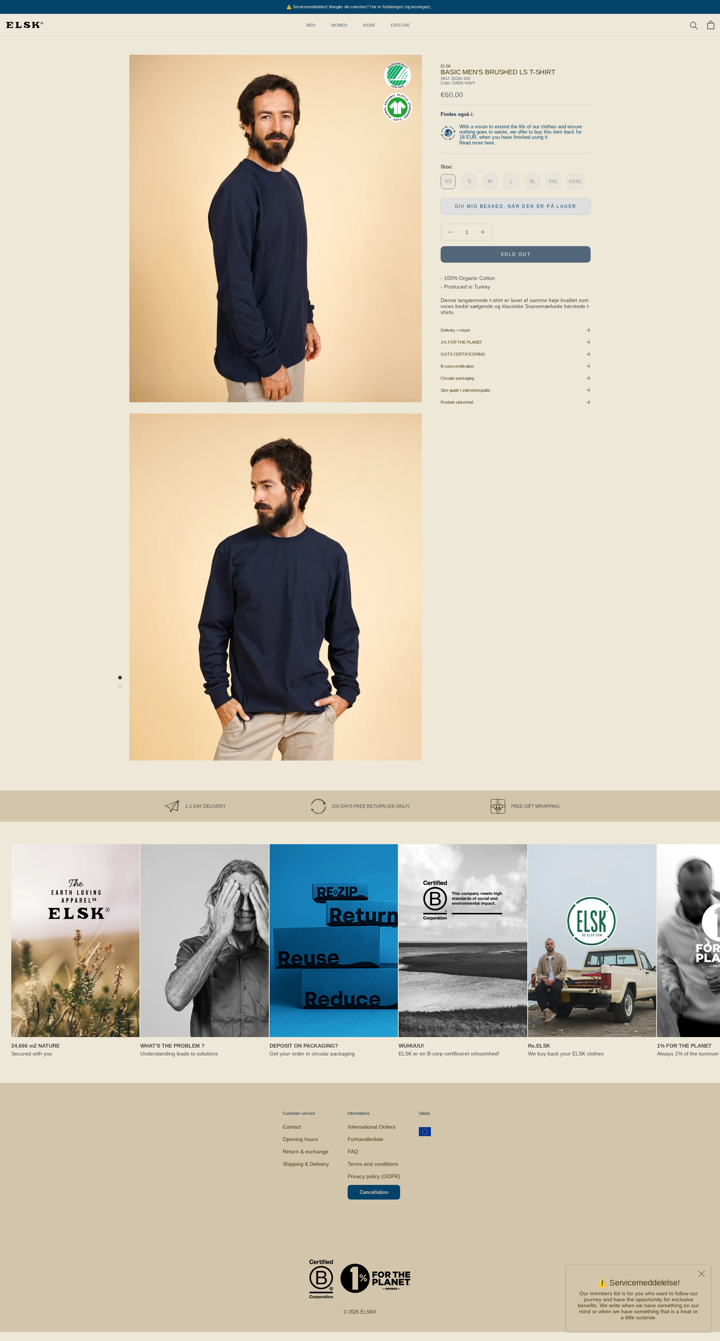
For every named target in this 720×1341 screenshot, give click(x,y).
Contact (292, 1127)
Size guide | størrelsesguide (465, 390)
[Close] (701, 1273)
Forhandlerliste (365, 1139)
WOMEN (339, 25)
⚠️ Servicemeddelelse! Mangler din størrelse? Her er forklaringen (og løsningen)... (360, 7)
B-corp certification (457, 366)
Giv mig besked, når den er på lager (516, 206)
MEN (310, 25)
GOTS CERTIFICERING (463, 354)
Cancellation (374, 1192)
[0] (710, 25)
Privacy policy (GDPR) (374, 1176)
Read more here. (477, 143)
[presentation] (18, 941)
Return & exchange (305, 1152)
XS (448, 181)
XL (532, 181)
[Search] (694, 25)
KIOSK (369, 25)
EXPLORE (400, 25)
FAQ (353, 1152)
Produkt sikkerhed (457, 402)
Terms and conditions (373, 1164)
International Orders (371, 1127)
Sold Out (516, 254)
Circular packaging (457, 378)
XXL (553, 181)
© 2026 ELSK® (360, 1312)
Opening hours (300, 1139)
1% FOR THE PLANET (461, 342)
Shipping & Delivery (306, 1164)
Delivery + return (455, 330)
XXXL (575, 181)
